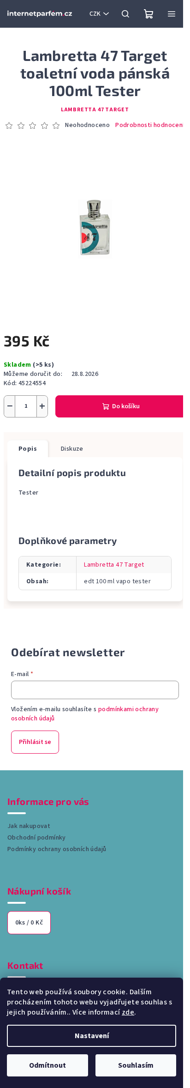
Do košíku (126, 406)
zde (128, 1012)
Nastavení (92, 1036)
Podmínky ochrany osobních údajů (56, 849)
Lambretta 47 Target (95, 110)
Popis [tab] (27, 448)
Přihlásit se (35, 742)
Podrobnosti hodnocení (149, 125)
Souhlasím (136, 1065)
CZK (95, 13)
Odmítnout (47, 1065)
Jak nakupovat (28, 826)
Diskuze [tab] (72, 448)
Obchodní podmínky (36, 837)
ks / (29, 922)
